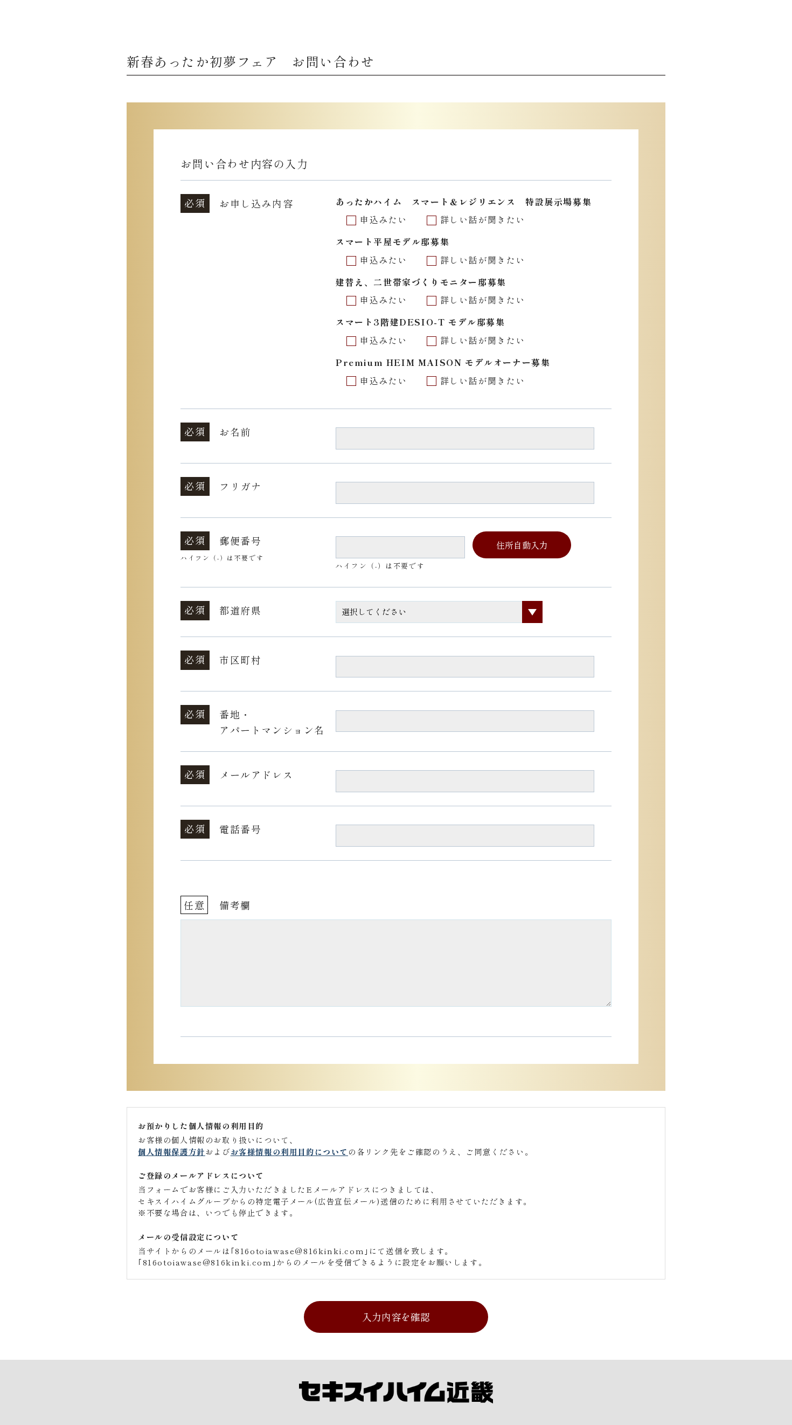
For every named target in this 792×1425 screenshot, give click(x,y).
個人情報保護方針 (171, 1151)
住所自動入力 (522, 544)
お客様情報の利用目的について (289, 1151)
